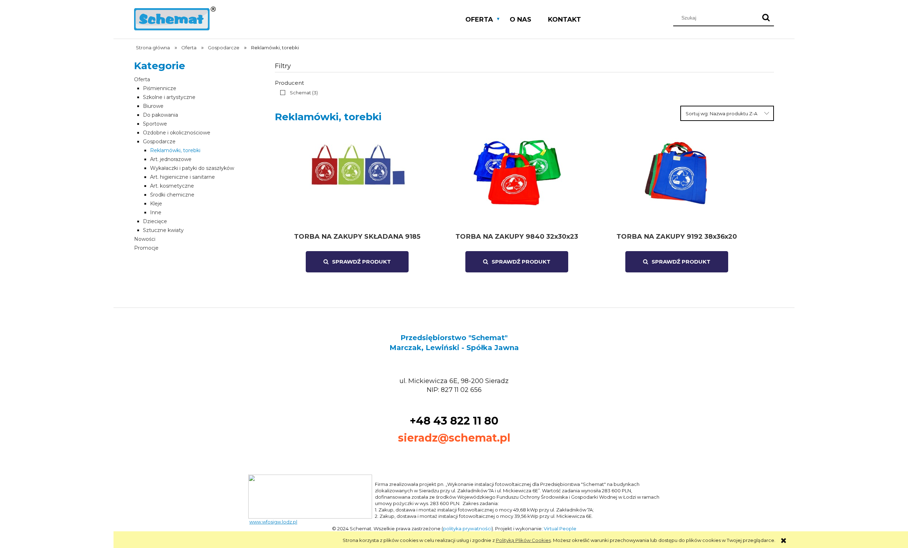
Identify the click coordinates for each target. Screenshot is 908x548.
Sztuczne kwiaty (163, 230)
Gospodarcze (159, 141)
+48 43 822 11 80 (454, 420)
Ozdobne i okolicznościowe (176, 132)
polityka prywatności (467, 528)
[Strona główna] (175, 17)
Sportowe (155, 124)
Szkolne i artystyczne (169, 97)
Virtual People (560, 528)
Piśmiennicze (159, 88)
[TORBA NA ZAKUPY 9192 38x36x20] (676, 182)
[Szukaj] (766, 18)
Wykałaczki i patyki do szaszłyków (192, 168)
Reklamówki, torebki (175, 150)
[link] (297, 92)
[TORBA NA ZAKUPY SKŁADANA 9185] (357, 182)
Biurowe (153, 106)
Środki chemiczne (172, 195)
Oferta (142, 79)
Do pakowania (160, 115)
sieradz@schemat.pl (454, 437)
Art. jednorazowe (171, 159)
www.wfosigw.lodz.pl (273, 522)
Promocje (146, 248)
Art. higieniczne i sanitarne (182, 177)
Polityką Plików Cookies (523, 540)
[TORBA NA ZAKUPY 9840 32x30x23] (516, 182)
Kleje (156, 203)
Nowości (144, 239)
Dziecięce (155, 221)
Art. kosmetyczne (172, 186)
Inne (155, 212)
